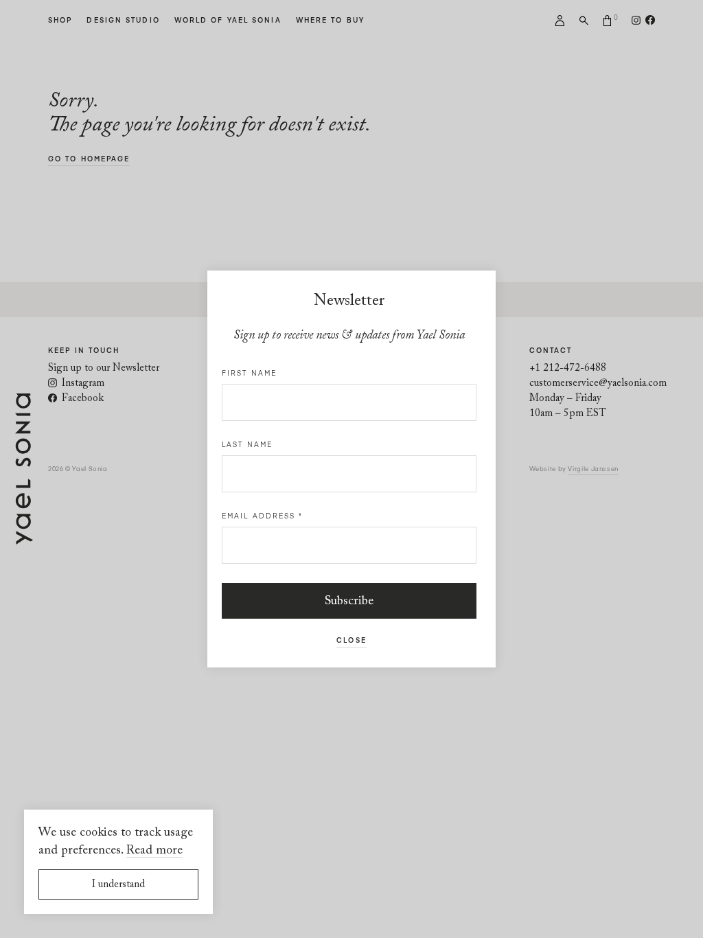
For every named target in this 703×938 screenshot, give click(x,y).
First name (249, 373)
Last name (247, 444)
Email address (262, 516)
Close (351, 640)
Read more (154, 851)
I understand (118, 885)
